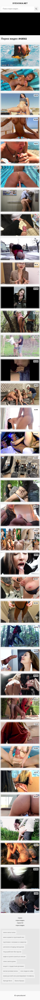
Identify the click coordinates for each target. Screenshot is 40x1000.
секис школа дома (9, 961)
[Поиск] (36, 9)
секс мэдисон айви (26, 971)
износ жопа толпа (9, 932)
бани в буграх (19, 980)
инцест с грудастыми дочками (13, 966)
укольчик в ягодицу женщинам (13, 947)
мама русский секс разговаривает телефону (18, 976)
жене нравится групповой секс (13, 937)
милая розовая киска (10, 971)
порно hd (20, 923)
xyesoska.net (20, 3)
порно (20, 918)
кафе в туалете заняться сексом (14, 956)
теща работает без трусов (12, 952)
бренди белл (7, 980)
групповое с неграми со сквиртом (14, 942)
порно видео (20, 920)
